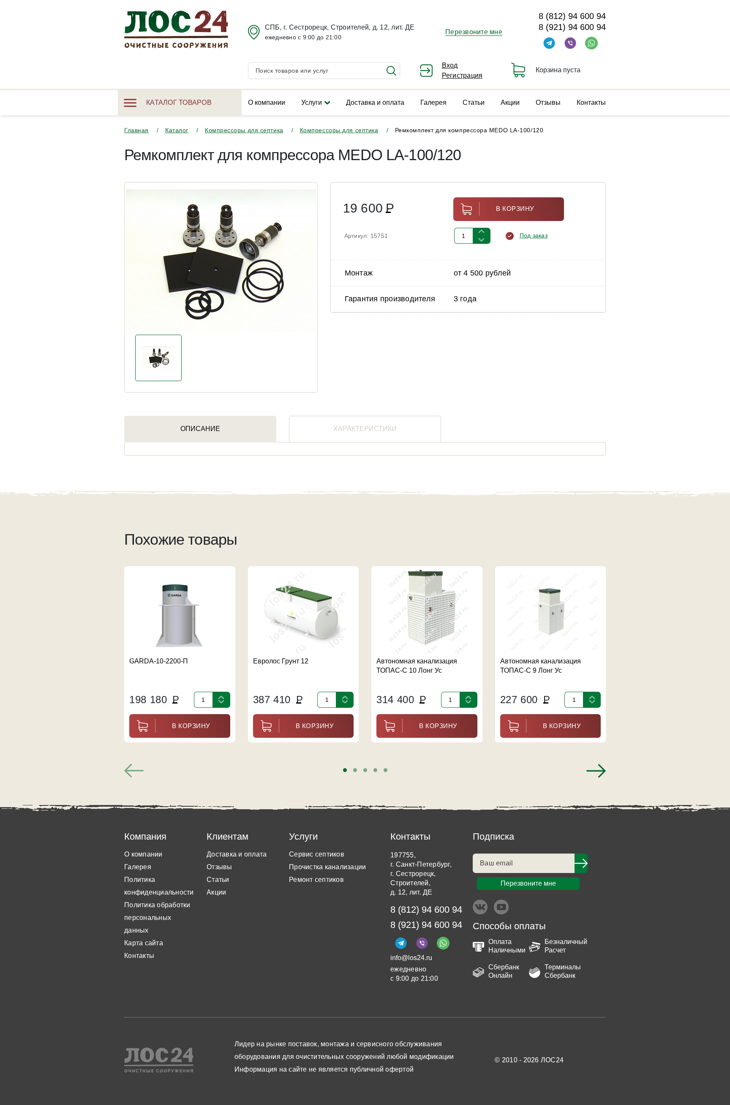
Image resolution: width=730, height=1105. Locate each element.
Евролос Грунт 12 (280, 661)
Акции (510, 102)
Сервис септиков (316, 854)
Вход (450, 65)
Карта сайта (143, 943)
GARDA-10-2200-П (158, 661)
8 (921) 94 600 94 (572, 27)
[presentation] (134, 771)
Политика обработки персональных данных (157, 917)
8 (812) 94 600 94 (572, 16)
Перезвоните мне (473, 31)
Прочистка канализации (327, 866)
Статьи (474, 102)
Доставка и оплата (375, 102)
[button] (345, 770)
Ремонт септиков (316, 879)
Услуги (311, 102)
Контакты (591, 102)
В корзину (515, 208)
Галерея (433, 102)
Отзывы (548, 102)
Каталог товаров (179, 102)
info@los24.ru (411, 957)
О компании (266, 102)
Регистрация (462, 75)
